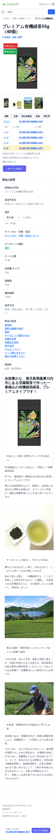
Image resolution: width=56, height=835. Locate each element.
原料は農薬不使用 (14, 328)
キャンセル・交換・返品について (22, 235)
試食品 (7, 121)
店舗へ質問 (17, 37)
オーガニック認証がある (17, 335)
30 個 (6, 142)
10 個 (6, 132)
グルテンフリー (13, 349)
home (6, 18)
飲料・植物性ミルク (22, 18)
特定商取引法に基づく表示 (14, 815)
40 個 (6, 148)
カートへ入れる (14, 168)
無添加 (8, 325)
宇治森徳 (6, 37)
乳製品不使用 (12, 342)
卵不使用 (9, 345)
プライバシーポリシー (12, 812)
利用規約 (6, 809)
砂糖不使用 (10, 339)
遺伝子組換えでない (15, 356)
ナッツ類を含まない (15, 352)
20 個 (6, 137)
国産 (7, 332)
